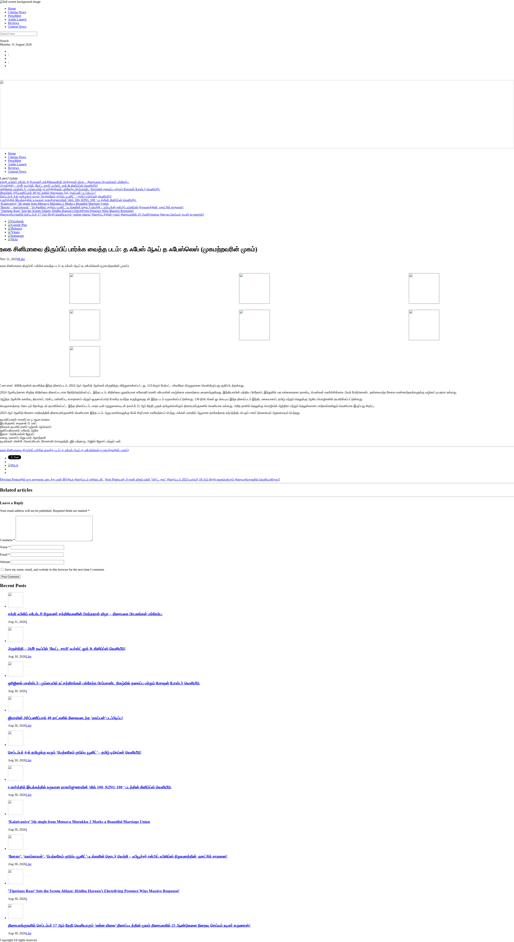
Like (22, 259)
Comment (7, 540)
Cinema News (17, 12)
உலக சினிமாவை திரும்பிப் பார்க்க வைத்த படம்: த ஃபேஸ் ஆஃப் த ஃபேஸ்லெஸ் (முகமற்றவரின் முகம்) (64, 450)
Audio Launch (17, 19)
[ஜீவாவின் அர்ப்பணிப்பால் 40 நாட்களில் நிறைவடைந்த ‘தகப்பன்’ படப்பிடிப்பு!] (15, 710)
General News (17, 26)
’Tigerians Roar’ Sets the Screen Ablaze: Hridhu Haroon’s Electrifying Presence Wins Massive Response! (67, 211)
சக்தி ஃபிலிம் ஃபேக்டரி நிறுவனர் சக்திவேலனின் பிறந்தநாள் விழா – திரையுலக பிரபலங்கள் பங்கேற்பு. (64, 182)
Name (5, 547)
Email (5, 554)
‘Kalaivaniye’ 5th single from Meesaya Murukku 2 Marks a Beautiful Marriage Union (54, 203)
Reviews (13, 23)
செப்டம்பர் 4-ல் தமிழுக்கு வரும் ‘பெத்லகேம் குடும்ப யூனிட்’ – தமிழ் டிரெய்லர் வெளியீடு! (56, 196)
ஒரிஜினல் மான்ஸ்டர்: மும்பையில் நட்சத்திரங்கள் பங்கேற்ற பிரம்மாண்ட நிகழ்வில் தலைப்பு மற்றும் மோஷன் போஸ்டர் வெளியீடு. (80, 189)
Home (12, 8)
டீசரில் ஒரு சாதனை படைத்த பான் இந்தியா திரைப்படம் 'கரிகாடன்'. (52, 479)
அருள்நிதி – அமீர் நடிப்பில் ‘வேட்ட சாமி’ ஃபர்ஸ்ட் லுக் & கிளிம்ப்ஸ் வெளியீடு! (49, 185)
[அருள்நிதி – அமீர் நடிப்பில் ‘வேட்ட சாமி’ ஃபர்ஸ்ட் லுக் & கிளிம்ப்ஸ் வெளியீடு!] (15, 641)
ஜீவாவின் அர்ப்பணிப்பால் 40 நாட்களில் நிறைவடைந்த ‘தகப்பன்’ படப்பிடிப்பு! (48, 193)
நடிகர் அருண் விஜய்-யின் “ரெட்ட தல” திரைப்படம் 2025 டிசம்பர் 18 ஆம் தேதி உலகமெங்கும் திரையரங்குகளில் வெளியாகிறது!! (192, 479)
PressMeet (14, 15)
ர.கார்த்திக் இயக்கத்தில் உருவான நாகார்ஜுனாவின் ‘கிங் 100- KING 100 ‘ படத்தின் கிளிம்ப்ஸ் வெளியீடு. (68, 200)
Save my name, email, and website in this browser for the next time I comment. (55, 569)
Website (5, 562)
